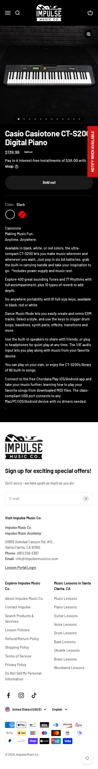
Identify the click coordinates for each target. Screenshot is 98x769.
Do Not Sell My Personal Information (23, 676)
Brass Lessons (65, 659)
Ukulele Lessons (67, 650)
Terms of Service (18, 656)
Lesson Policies (17, 630)
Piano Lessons (65, 607)
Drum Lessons (65, 633)
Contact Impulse (18, 607)
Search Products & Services (19, 619)
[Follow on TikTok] (34, 695)
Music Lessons (65, 598)
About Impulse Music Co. (24, 598)
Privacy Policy (15, 665)
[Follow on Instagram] (21, 695)
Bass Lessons (65, 642)
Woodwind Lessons (69, 668)
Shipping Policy (17, 647)
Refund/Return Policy (22, 639)
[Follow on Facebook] (8, 695)
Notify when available (92, 151)
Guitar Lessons (66, 616)
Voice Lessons (65, 624)
